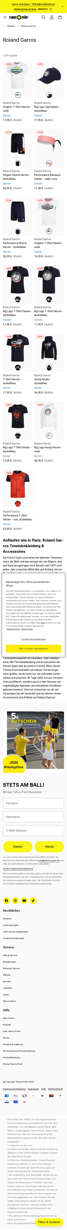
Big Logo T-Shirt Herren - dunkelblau (48, 313)
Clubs (6, 994)
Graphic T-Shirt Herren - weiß (17, 108)
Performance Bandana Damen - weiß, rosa (47, 176)
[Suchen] (43, 17)
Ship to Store (9, 1001)
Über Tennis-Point (11, 1031)
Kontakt (7, 1024)
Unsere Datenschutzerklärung (18, 868)
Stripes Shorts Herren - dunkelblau (16, 176)
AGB (43, 1089)
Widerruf (7, 918)
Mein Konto (8, 1018)
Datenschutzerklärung (14, 1089)
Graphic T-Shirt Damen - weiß (48, 245)
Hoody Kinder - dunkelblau (42, 381)
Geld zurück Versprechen (15, 931)
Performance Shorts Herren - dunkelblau (15, 245)
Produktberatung (11, 1057)
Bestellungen (9, 962)
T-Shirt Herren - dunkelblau (12, 381)
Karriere (7, 981)
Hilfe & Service (10, 955)
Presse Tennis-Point (13, 1064)
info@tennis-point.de (48, 860)
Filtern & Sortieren (49, 1222)
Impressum (33, 1089)
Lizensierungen (10, 925)
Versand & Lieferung (13, 1044)
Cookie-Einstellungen (13, 938)
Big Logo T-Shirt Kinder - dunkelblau (17, 449)
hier (43, 622)
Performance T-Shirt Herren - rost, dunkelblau (17, 517)
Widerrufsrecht (55, 1089)
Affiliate (7, 975)
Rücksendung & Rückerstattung (19, 1051)
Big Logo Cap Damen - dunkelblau (47, 108)
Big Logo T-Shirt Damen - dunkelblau (17, 313)
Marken (11, 26)
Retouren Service (11, 968)
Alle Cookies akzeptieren (33, 648)
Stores (6, 1038)
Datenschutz (13, 629)
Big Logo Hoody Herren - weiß (48, 449)
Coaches (7, 988)
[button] (5, 17)
